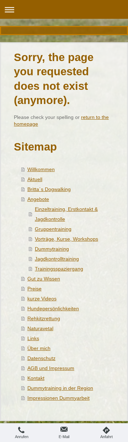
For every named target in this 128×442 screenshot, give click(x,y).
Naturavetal (40, 328)
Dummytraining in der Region (60, 388)
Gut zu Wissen (43, 279)
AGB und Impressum (50, 368)
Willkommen (41, 169)
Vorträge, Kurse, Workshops (66, 239)
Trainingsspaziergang (59, 269)
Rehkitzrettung (43, 318)
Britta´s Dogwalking (49, 189)
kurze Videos (42, 298)
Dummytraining (52, 249)
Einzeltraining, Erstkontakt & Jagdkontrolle (66, 214)
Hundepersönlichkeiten (53, 308)
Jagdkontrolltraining (57, 259)
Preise (34, 288)
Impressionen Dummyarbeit (58, 398)
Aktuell (34, 179)
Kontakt (35, 378)
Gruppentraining (53, 229)
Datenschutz (41, 358)
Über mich (38, 348)
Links (33, 338)
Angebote (38, 199)
